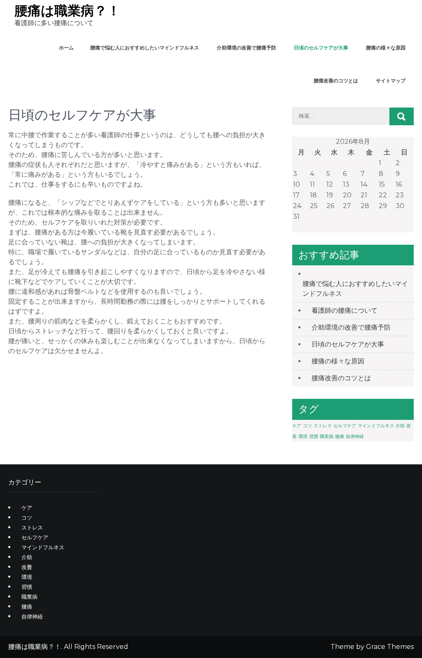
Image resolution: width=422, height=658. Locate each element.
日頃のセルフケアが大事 (321, 47)
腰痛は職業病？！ (67, 10)
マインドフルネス (376, 426)
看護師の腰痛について (344, 310)
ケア (296, 426)
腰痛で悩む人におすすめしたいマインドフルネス (144, 47)
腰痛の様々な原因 (386, 47)
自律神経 (355, 436)
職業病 (326, 436)
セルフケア (344, 426)
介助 (400, 426)
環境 (302, 436)
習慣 (313, 436)
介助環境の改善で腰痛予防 (246, 47)
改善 (26, 567)
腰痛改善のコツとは (336, 80)
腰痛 (339, 436)
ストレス (323, 426)
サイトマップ (391, 80)
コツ (307, 426)
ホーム (66, 47)
